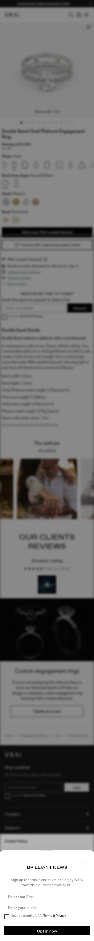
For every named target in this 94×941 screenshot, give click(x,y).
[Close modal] (47, 470)
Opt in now (47, 931)
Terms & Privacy (54, 915)
